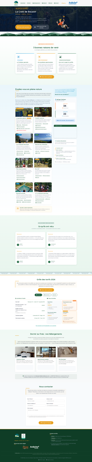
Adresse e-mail (49, 398)
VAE (55, 294)
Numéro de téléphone (31, 403)
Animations (47, 294)
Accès (50, 3)
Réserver (29, 115)
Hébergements (37, 3)
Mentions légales (42, 459)
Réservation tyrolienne (24, 27)
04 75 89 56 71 (59, 438)
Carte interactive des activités (41, 27)
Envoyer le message (46, 422)
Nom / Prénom (30, 398)
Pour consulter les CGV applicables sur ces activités (46, 325)
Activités (23, 3)
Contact (56, 3)
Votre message (30, 408)
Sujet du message (50, 403)
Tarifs (29, 3)
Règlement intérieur (50, 459)
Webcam (44, 3)
